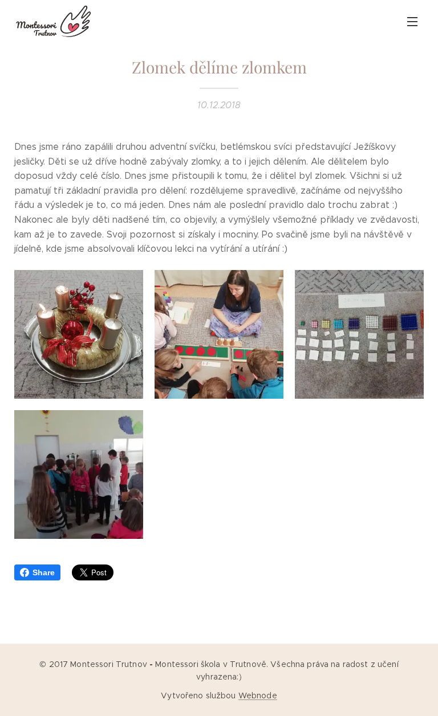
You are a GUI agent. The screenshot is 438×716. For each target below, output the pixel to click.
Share (44, 572)
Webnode (257, 695)
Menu (412, 21)
